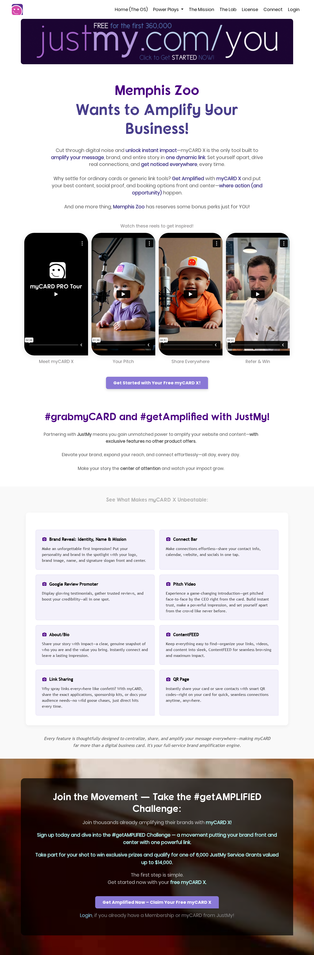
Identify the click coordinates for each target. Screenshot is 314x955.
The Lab (228, 9)
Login (294, 9)
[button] (157, 41)
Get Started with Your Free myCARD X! (157, 383)
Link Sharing (61, 679)
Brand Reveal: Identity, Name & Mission (87, 539)
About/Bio (59, 634)
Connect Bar (185, 539)
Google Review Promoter (73, 584)
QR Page (181, 679)
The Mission (201, 9)
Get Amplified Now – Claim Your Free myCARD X (157, 902)
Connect (273, 9)
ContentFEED (186, 634)
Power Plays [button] (166, 9)
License (250, 9)
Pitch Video (184, 584)
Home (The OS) (131, 9)
